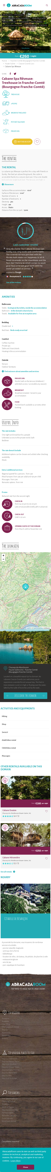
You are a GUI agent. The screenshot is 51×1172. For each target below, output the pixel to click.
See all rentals (6, 872)
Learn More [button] (16, 1161)
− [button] (3, 559)
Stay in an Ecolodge (9, 1078)
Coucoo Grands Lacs (26, 64)
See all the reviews (13, 282)
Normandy (6, 1033)
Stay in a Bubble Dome (10, 1061)
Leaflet (29, 628)
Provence (5, 1019)
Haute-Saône (10, 64)
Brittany (5, 1038)
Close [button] (25, 1167)
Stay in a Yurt (7, 1076)
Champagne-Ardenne (10, 1027)
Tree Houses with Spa (10, 1099)
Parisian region (7, 1113)
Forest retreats (7, 1118)
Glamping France (8, 1101)
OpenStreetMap (38, 628)
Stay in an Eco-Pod (9, 1064)
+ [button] (3, 555)
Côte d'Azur (6, 1024)
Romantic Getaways (9, 1116)
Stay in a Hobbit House (10, 1067)
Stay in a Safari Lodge (10, 1110)
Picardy (5, 1030)
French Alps (6, 1036)
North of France (8, 1107)
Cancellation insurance (10, 1141)
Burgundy (5, 1021)
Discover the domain (25, 695)
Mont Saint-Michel (9, 1121)
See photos (25, 48)
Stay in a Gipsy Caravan (11, 1070)
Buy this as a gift (24, 142)
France (4, 61)
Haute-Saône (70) (16, 670)
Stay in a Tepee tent (9, 1073)
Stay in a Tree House (9, 1059)
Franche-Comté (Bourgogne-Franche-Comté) (27, 61)
